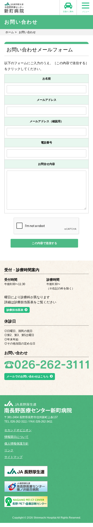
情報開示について (16, 437)
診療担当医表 (14, 310)
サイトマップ (13, 457)
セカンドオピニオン (18, 430)
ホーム (9, 32)
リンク (8, 450)
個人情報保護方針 (16, 443)
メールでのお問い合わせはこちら (27, 376)
